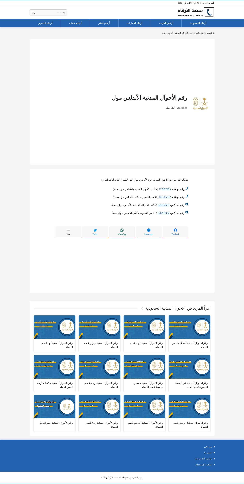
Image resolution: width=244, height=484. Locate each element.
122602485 (165, 189)
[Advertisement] (122, 66)
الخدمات (200, 33)
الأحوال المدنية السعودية (165, 308)
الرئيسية (211, 33)
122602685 (163, 205)
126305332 (165, 197)
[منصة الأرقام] (195, 12)
